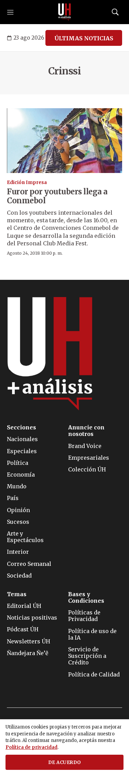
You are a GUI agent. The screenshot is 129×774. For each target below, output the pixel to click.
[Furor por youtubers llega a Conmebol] (64, 140)
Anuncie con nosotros (86, 430)
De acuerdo (64, 762)
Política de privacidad (31, 747)
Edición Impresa (27, 182)
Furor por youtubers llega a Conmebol (57, 196)
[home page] (64, 12)
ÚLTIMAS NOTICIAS (83, 38)
